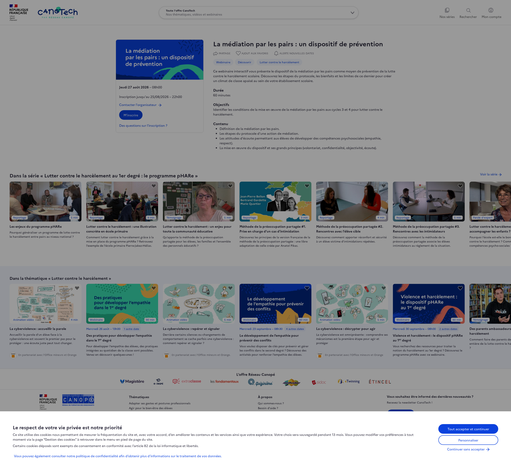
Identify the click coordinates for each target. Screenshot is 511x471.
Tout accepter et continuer (468, 429)
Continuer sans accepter (466, 449)
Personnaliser (468, 440)
